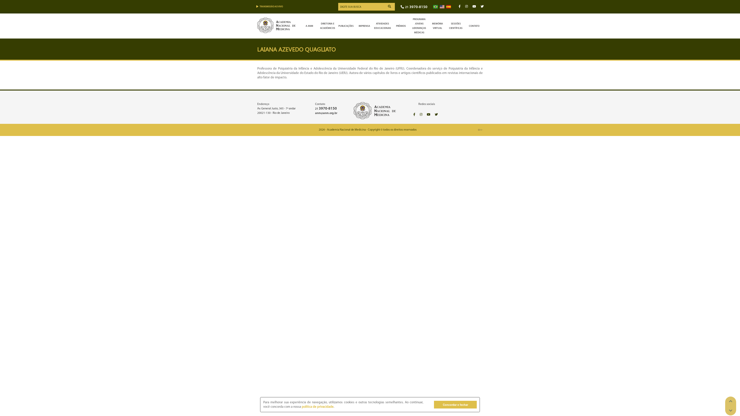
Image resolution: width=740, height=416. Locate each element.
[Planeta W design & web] (480, 130)
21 (416, 7)
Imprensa (364, 26)
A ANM (309, 26)
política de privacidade (318, 406)
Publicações (346, 26)
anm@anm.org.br (326, 113)
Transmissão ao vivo (271, 7)
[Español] (448, 6)
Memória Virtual (437, 26)
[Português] (435, 6)
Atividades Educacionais (382, 26)
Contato (474, 26)
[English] (442, 6)
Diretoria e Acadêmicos (327, 26)
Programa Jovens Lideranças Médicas (419, 26)
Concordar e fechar (455, 405)
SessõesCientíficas (455, 26)
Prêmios (401, 26)
